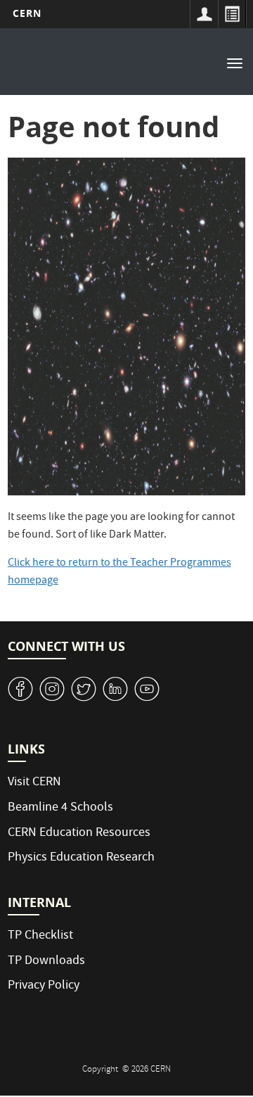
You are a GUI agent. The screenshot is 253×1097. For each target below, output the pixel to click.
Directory (232, 14)
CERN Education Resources (79, 833)
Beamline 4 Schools (60, 808)
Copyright (101, 1070)
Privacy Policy (43, 986)
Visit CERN (34, 782)
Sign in (204, 14)
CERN (27, 13)
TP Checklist (40, 936)
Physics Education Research (81, 858)
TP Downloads (46, 961)
